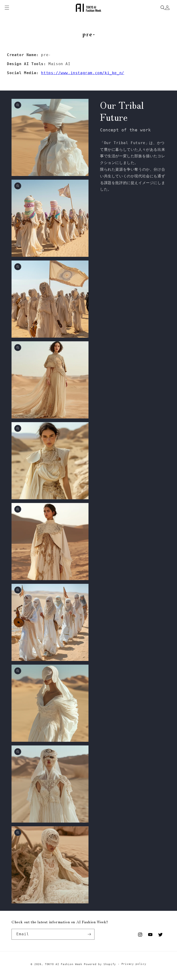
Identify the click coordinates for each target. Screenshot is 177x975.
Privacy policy (133, 964)
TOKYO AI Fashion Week (63, 964)
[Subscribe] (89, 934)
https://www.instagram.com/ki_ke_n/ (82, 73)
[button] (162, 7)
